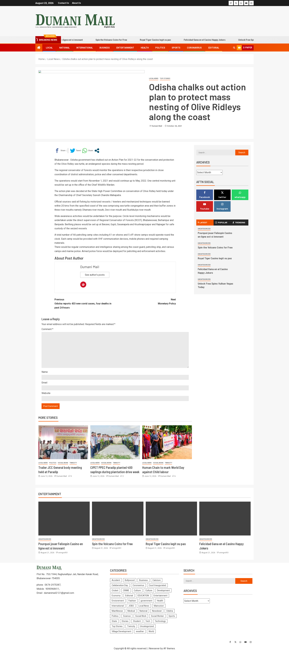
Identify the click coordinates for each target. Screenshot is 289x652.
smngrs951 (63, 553)
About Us (76, 3)
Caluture (156, 580)
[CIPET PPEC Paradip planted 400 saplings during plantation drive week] (115, 442)
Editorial (213, 48)
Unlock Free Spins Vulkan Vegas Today (245, 40)
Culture (137, 590)
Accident (116, 580)
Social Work (63, 463)
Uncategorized (204, 229)
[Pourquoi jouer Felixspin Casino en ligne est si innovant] (64, 518)
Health (145, 48)
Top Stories (165, 78)
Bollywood (130, 580)
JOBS (131, 606)
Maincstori (159, 606)
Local (49, 48)
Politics (160, 48)
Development (163, 590)
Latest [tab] (203, 222)
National (64, 48)
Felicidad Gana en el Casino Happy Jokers (192, 40)
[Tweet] (75, 150)
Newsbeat (157, 611)
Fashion (132, 600)
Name (45, 371)
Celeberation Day (120, 585)
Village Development (121, 631)
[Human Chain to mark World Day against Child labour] (167, 442)
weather (140, 631)
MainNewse (117, 611)
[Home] (38, 48)
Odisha (169, 611)
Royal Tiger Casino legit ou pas (143, 40)
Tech (147, 621)
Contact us (63, 3)
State (114, 621)
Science (127, 616)
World (151, 631)
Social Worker (157, 616)
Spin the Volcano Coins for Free (99, 40)
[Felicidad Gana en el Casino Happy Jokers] (225, 518)
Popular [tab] (222, 222)
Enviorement (118, 600)
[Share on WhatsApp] (87, 150)
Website (46, 393)
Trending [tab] (240, 222)
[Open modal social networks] (96, 150)
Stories (125, 621)
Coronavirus (194, 48)
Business (104, 48)
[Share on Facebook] (59, 150)
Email (44, 382)
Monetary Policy (167, 301)
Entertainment (125, 48)
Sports (176, 48)
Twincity (73, 463)
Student (137, 621)
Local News (153, 78)
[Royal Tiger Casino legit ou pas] (171, 518)
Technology (160, 621)
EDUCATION (143, 595)
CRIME (126, 590)
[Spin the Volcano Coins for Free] (117, 518)
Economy (116, 595)
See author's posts (95, 274)
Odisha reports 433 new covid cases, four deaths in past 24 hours (82, 303)
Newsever (154, 648)
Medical (131, 611)
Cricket (115, 590)
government (146, 600)
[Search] (234, 48)
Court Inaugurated (157, 585)
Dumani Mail (157, 126)
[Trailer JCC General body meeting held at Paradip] (63, 442)
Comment (47, 329)
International (84, 48)
